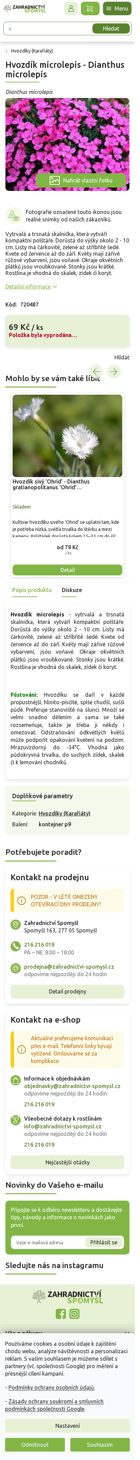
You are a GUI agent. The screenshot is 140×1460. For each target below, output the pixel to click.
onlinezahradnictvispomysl (61, 1314)
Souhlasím (100, 1445)
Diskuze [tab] (72, 590)
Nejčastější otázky (68, 1162)
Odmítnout (35, 1445)
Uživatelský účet (71, 8)
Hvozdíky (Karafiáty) (64, 813)
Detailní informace (28, 286)
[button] (67, 547)
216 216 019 (39, 945)
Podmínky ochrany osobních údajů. (51, 1387)
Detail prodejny (67, 991)
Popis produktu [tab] (32, 590)
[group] (67, 485)
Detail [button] (67, 570)
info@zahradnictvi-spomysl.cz (63, 1126)
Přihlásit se (103, 1242)
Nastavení (67, 1426)
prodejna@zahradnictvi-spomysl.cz (69, 967)
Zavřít (20, 357)
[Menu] (117, 8)
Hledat (111, 28)
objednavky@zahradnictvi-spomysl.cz (72, 1086)
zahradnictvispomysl (74, 1314)
